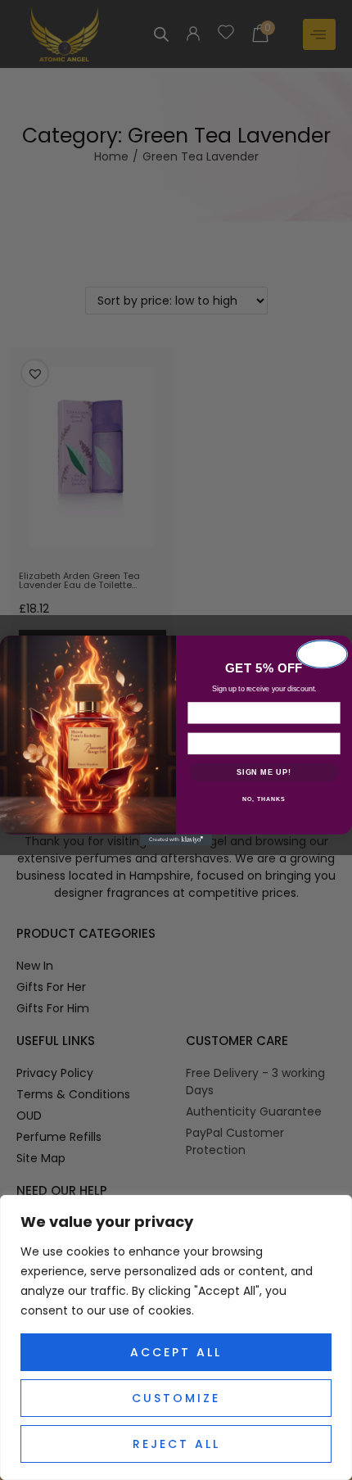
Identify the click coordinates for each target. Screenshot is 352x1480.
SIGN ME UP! (264, 772)
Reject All (176, 1444)
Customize (176, 1398)
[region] (176, 1337)
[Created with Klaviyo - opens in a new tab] (176, 839)
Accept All (176, 1352)
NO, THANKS (263, 799)
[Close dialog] (322, 654)
